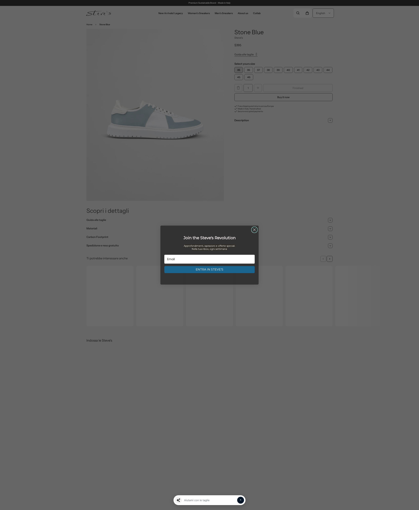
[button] (178, 500)
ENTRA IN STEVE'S (209, 269)
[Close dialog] (254, 230)
